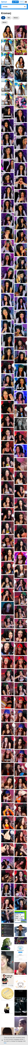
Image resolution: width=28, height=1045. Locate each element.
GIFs (9, 17)
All (3, 17)
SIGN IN (22, 1)
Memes (4, 22)
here (5, 1043)
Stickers (16, 17)
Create (16, 1)
